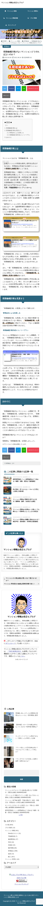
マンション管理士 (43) (12, 859)
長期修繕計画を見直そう (14, 130)
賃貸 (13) (11, 854)
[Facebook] (11, 88)
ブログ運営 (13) (10, 827)
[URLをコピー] (6, 95)
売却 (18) (11, 842)
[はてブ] (18, 88)
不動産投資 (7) (12, 836)
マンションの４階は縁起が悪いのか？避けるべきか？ (21, 579)
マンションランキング (21, 884)
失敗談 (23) (11, 845)
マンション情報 (11, 11)
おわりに (9, 137)
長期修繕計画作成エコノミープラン (19, 135)
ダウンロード (10, 643)
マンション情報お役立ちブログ (12, 2)
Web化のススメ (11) (14, 833)
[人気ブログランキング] (33, 88)
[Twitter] (4, 88)
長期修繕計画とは (11, 128)
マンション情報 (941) (12, 830)
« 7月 (21, 815)
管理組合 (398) (13, 851)
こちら (22, 656)
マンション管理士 (32, 11)
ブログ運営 (33, 18)
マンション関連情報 (12, 18)
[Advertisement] (21, 683)
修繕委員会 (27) (13, 839)
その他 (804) (9, 825)
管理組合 (8, 463)
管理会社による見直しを (16, 132)
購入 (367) (11, 856)
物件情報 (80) (12, 848)
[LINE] (24, 88)
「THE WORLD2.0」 (14, 651)
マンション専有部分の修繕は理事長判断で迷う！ (19, 584)
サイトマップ (11, 25)
